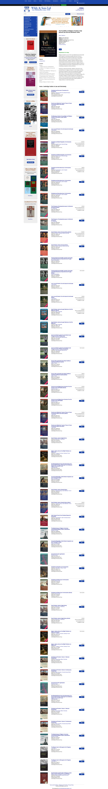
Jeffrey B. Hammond (59, 92)
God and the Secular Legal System (58, 553)
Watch (30, 126)
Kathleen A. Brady (54, 530)
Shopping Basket (81, 3)
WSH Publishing (47, 0)
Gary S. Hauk (63, 567)
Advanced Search (80, 13)
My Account (76, 0)
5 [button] (66, 26)
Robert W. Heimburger (55, 479)
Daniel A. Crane (58, 144)
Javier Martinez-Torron (66, 490)
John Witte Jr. (54, 118)
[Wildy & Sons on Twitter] (79, 8)
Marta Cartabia (58, 775)
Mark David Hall (66, 233)
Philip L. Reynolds (58, 311)
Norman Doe (57, 580)
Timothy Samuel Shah (66, 672)
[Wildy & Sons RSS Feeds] (83, 8)
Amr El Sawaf (32, 58)
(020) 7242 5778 (80, 9)
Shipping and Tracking (63, 785)
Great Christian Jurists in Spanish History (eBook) (60, 502)
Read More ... (30, 195)
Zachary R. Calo (67, 453)
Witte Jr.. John (54, 363)
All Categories (27, 35)
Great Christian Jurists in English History (59, 438)
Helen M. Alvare (67, 92)
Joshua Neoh (53, 130)
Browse (29, 0)
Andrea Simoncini (65, 775)
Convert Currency (62, 44)
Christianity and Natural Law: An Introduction (60, 579)
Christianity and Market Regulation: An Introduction (61, 154)
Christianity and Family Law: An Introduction (59, 566)
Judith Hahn (53, 105)
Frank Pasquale (58, 337)
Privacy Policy (71, 785)
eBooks (35, 0)
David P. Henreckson (55, 260)
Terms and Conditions (54, 785)
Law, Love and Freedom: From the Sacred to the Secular (62, 129)
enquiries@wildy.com (80, 10)
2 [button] (61, 26)
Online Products (63, 0)
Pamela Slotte (58, 169)
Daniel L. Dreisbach (59, 233)
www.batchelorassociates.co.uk (65, 788)
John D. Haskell (64, 169)
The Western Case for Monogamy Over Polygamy (61, 747)
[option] (61, 21)
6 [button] (68, 26)
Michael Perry (64, 337)
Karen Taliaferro (62, 35)
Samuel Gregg (64, 144)
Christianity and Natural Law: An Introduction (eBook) (61, 592)
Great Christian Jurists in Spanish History (59, 489)
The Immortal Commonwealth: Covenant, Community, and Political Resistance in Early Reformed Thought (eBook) (61, 271)
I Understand (63, 5)
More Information (33, 62)
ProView (40, 0)
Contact (70, 0)
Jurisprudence (42, 60)
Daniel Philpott (58, 517)
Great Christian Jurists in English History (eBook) (60, 618)
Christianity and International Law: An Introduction (61, 180)
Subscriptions (55, 0)
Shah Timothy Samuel (65, 517)
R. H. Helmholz (54, 208)
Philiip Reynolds (54, 467)
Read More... (30, 219)
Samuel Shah (58, 659)
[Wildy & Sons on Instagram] (82, 8)
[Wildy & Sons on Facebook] (81, 8)
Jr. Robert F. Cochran (59, 453)
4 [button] (64, 26)
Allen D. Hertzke (64, 659)
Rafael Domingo (58, 490)
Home (26, 0)
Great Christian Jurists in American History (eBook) (61, 232)
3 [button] (62, 26)
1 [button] (59, 26)
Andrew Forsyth (54, 388)
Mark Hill (57, 439)
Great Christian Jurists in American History (59, 244)
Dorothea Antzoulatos (29, 57)
